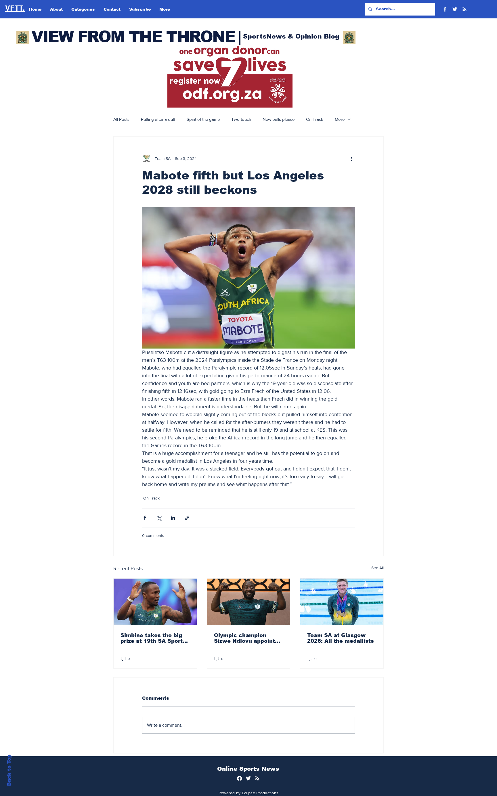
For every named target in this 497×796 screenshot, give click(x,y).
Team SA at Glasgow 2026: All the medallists (340, 638)
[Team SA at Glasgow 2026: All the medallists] (341, 602)
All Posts (121, 119)
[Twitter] (455, 9)
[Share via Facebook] (145, 518)
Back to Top (9, 770)
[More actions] (351, 158)
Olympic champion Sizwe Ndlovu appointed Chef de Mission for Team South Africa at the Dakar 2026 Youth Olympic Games (248, 638)
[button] (230, 76)
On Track (314, 119)
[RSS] (464, 9)
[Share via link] (187, 518)
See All (377, 567)
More (340, 119)
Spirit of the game (203, 119)
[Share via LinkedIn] (173, 518)
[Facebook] (445, 9)
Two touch (241, 119)
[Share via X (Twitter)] (159, 518)
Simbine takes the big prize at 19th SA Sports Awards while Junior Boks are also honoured (154, 638)
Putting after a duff (158, 119)
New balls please (279, 119)
